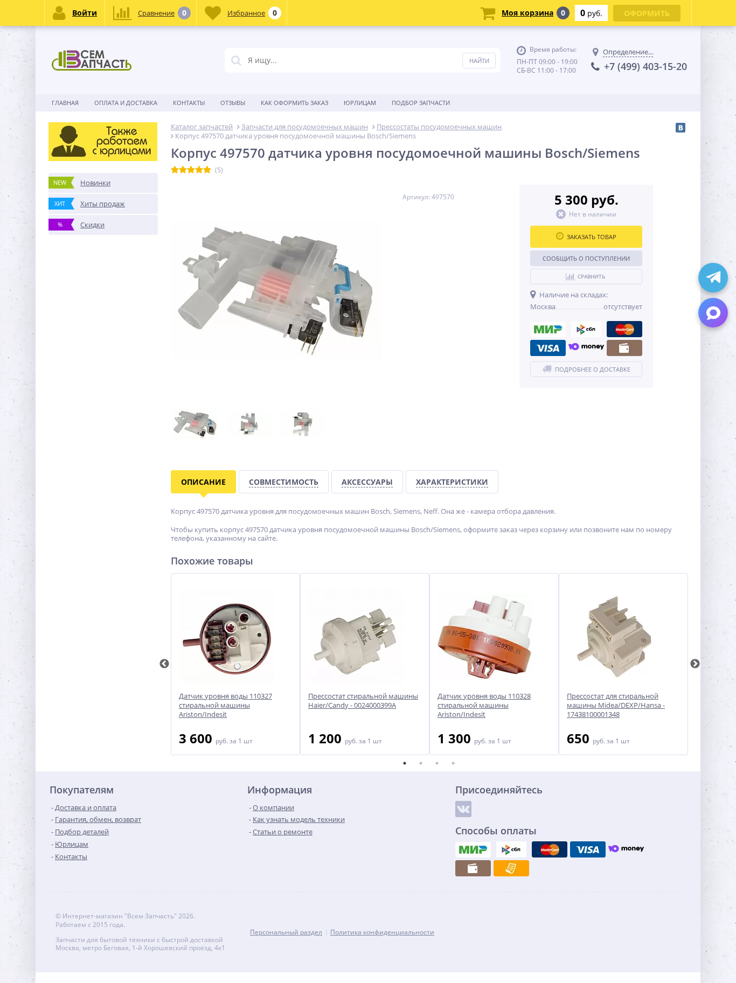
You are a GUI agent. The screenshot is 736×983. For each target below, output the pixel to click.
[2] (183, 170)
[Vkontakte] (463, 809)
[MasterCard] (624, 329)
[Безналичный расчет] (511, 868)
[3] (191, 170)
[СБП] (586, 329)
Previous (164, 664)
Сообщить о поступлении (586, 258)
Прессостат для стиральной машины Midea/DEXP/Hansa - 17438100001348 (616, 705)
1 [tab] (404, 763)
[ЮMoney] (586, 348)
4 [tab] (453, 763)
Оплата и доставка (125, 103)
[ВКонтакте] (680, 128)
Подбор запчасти (421, 103)
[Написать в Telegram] (713, 277)
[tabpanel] (235, 664)
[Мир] (548, 329)
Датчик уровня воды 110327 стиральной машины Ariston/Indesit (225, 705)
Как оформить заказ (294, 103)
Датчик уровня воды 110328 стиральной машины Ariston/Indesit (484, 705)
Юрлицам (360, 103)
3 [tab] (437, 763)
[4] (199, 170)
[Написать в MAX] (713, 312)
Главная (65, 103)
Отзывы (232, 103)
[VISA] (548, 348)
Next (695, 664)
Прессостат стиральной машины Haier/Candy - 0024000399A (363, 701)
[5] (207, 170)
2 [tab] (420, 763)
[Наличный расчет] (624, 348)
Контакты (189, 103)
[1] (175, 170)
